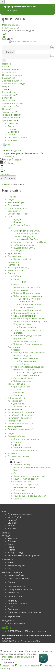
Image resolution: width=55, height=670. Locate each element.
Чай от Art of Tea (16, 270)
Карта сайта (14, 616)
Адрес (16, 445)
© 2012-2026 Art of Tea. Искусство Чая (27, 631)
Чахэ (10, 568)
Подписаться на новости (26, 479)
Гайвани (17, 276)
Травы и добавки (17, 384)
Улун (10, 228)
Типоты (11, 544)
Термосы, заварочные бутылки (24, 555)
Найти (50, 48)
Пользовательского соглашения (17, 657)
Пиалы (16, 279)
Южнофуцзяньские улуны (26, 231)
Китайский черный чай (20, 418)
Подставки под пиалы (30, 372)
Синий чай (19, 392)
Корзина (12, 453)
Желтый (12, 528)
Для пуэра (18, 403)
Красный (12, 520)
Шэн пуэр (18, 222)
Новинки (12, 129)
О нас (11, 606)
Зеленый (12, 523)
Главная (6, 184)
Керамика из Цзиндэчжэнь (27, 310)
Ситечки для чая (27, 361)
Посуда (11, 273)
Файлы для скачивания (25, 450)
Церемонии (14, 132)
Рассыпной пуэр (21, 225)
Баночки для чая (21, 406)
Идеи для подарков (18, 208)
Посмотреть (11, 10)
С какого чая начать (23, 481)
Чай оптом (13, 592)
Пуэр (10, 216)
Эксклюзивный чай (18, 214)
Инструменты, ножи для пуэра (29, 352)
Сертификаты (15, 205)
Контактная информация (26, 439)
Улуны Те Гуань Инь (29, 233)
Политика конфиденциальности (30, 496)
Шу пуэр (17, 219)
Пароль (17, 442)
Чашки (22, 282)
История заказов (22, 447)
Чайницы (24, 364)
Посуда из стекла (22, 324)
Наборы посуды (16, 552)
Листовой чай (15, 420)
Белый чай (13, 262)
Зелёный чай (14, 256)
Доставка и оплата (17, 137)
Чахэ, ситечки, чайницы (25, 358)
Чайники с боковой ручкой (27, 344)
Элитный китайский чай (20, 429)
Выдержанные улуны (24, 248)
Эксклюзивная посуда (24, 341)
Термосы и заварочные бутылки (30, 321)
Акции (11, 126)
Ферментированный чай (21, 423)
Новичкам (13, 123)
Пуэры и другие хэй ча (20, 514)
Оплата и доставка (23, 493)
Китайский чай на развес (21, 415)
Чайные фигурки (22, 355)
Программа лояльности (20, 589)
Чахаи (16, 284)
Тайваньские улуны (23, 245)
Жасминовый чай (22, 259)
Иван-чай (18, 395)
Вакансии (13, 609)
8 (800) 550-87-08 (16, 623)
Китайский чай (15, 409)
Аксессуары (14, 347)
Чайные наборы (16, 202)
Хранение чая (15, 401)
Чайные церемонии (18, 578)
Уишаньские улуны (23, 236)
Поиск (11, 459)
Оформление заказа (18, 456)
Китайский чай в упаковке (21, 412)
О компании (19, 490)
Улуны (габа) (14, 517)
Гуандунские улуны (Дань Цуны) (30, 242)
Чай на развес (15, 426)
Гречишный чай (21, 386)
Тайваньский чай (17, 398)
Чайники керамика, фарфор (28, 296)
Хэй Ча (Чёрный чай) (18, 267)
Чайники (12, 538)
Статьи (11, 134)
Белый (11, 525)
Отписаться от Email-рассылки (29, 476)
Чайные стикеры (22, 381)
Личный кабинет (16, 436)
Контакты (12, 140)
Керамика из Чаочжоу (24, 316)
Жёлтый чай (14, 265)
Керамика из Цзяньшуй (25, 313)
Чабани (17, 350)
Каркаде (17, 389)
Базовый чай (14, 211)
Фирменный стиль (23, 378)
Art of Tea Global (16, 596)
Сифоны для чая (27, 327)
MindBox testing (21, 464)
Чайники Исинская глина (26, 293)
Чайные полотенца (29, 375)
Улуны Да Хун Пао (28, 239)
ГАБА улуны (19, 250)
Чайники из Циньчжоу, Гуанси (29, 318)
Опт (15, 473)
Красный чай (14, 253)
